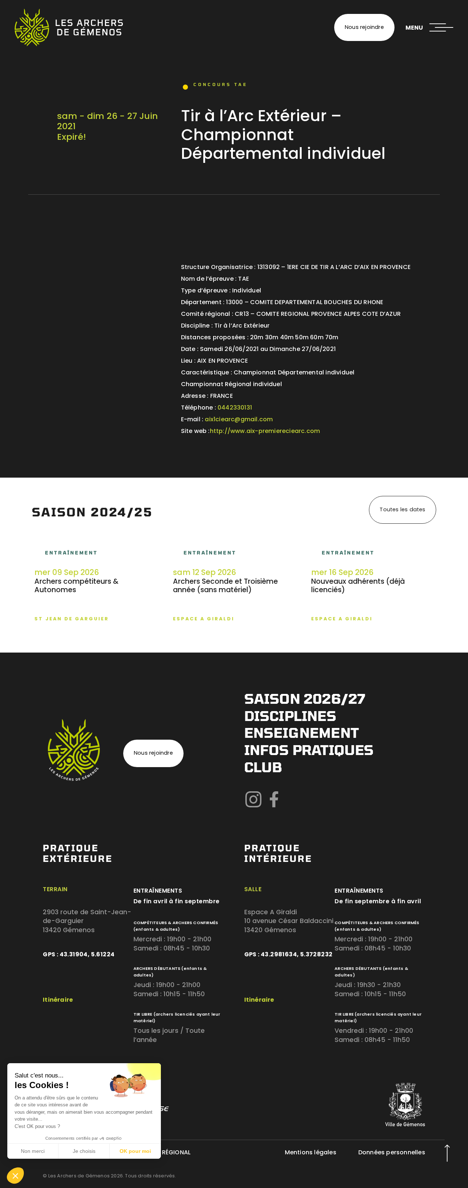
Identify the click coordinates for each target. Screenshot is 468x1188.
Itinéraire (58, 999)
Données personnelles (391, 1152)
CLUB (263, 767)
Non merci (33, 1151)
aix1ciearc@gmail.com (239, 419)
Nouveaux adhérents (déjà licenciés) (358, 585)
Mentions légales (310, 1152)
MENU (414, 27)
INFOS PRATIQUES (309, 749)
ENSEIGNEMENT (301, 732)
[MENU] (441, 27)
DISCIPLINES (290, 715)
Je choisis (84, 1151)
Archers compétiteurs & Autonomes (76, 585)
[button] (15, 1175)
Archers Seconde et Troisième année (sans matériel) (225, 585)
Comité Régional (163, 1152)
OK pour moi (135, 1151)
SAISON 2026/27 (305, 698)
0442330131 (235, 407)
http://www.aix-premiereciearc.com (265, 431)
